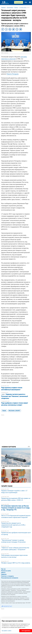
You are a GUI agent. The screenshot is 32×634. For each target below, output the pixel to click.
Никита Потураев (12, 74)
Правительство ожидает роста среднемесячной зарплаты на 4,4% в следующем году (13, 525)
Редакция (3, 574)
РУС (26, 2)
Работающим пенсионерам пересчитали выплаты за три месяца (14, 556)
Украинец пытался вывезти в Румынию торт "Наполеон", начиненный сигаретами (14, 396)
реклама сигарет (14, 411)
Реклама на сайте (6, 570)
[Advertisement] (16, 428)
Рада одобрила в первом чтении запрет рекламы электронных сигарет (14, 404)
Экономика (10, 7)
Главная (3, 7)
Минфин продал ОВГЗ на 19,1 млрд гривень (15, 563)
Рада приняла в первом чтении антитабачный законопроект (11, 389)
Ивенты (3, 572)
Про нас (3, 569)
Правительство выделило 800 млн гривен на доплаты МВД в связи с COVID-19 (15, 499)
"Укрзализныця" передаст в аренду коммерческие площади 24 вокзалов (13, 541)
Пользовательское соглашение (9, 578)
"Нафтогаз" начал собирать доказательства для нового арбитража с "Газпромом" (15, 549)
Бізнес (16, 7)
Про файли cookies (6, 630)
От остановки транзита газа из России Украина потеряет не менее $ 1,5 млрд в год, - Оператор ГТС (15, 508)
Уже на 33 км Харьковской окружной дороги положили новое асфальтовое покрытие (15, 516)
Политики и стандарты (7, 576)
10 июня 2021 (22, 7)
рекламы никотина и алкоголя (14, 58)
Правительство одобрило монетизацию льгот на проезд (16, 533)
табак (4, 411)
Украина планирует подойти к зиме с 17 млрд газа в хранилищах (14, 491)
